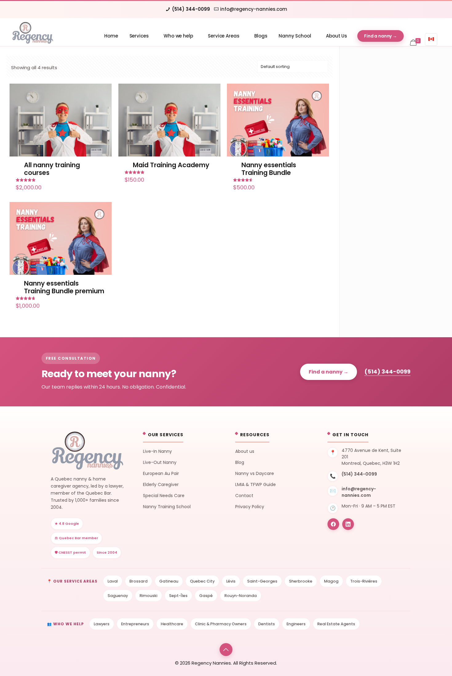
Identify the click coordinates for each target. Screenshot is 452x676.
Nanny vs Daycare (254, 473)
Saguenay (118, 595)
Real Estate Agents (336, 624)
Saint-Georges (262, 581)
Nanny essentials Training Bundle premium (64, 287)
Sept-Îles (178, 595)
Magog (331, 581)
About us (244, 451)
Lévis (231, 581)
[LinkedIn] (348, 524)
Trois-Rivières (363, 581)
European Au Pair (161, 473)
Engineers (296, 624)
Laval (113, 581)
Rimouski (148, 595)
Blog (239, 462)
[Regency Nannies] (33, 32)
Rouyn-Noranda (240, 595)
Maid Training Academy (171, 165)
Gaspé (206, 595)
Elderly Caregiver (161, 484)
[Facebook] (333, 524)
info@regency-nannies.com (253, 9)
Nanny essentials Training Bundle (268, 168)
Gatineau (168, 581)
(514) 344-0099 (191, 9)
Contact (244, 495)
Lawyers (101, 624)
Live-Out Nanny (159, 462)
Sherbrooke (300, 581)
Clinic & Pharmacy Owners (221, 624)
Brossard (138, 581)
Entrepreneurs (135, 624)
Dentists (266, 624)
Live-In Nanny (157, 451)
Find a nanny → (328, 371)
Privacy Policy (249, 507)
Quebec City (202, 581)
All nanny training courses (52, 168)
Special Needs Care (163, 495)
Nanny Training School (167, 507)
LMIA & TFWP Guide (255, 484)
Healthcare (172, 624)
